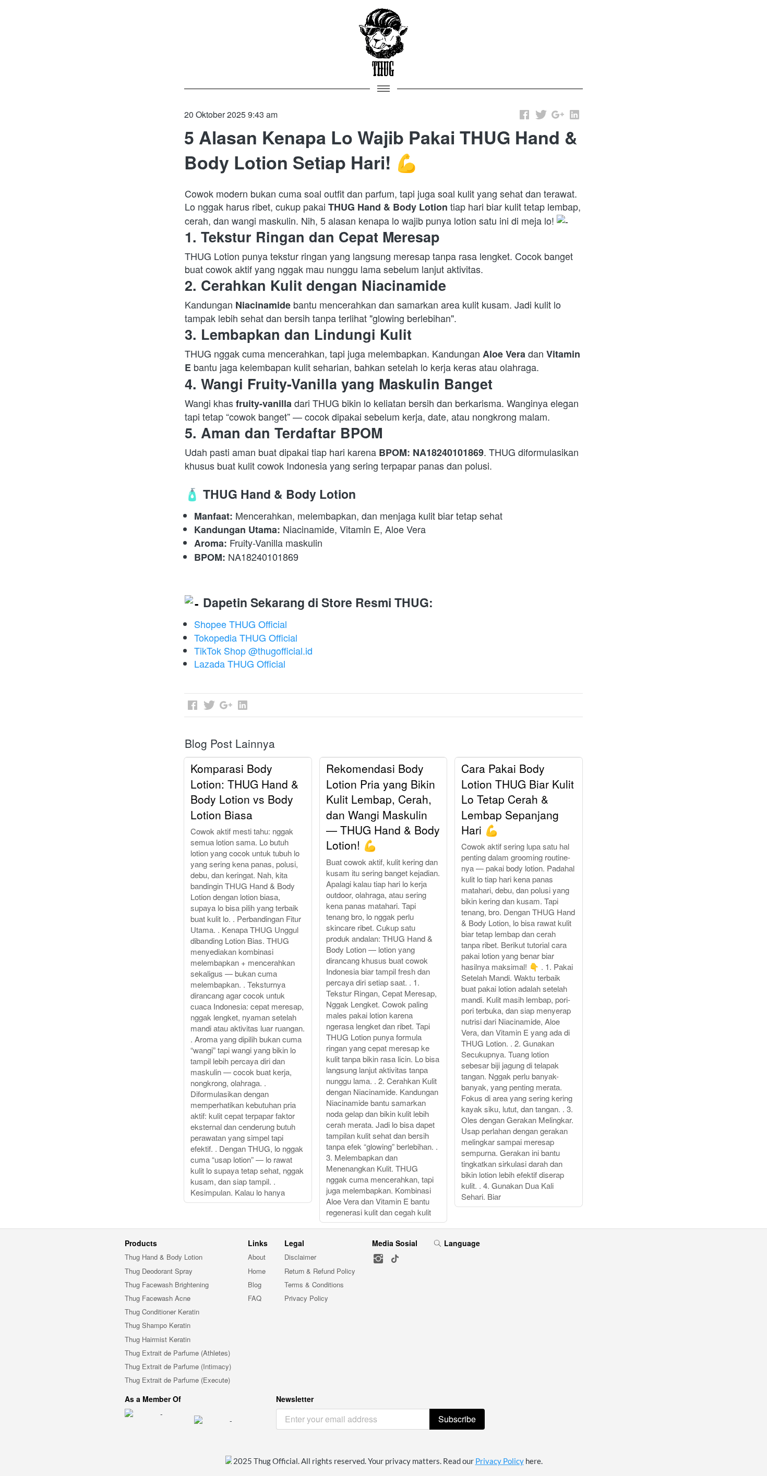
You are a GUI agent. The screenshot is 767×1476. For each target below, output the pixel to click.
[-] (378, 1258)
